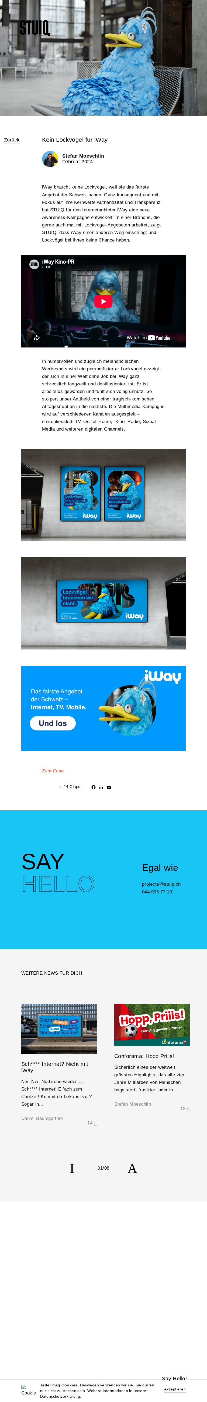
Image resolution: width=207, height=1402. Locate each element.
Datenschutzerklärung (60, 1396)
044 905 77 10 (157, 891)
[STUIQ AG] (35, 28)
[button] (72, 1168)
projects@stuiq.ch (161, 884)
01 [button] (100, 1168)
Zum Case (53, 770)
